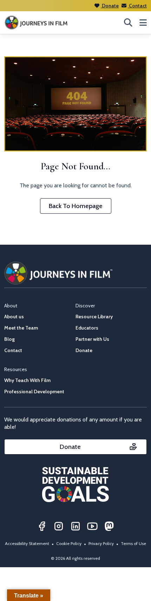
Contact (137, 5)
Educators (87, 328)
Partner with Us (92, 339)
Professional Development (34, 391)
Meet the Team (21, 328)
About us (14, 316)
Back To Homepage (76, 206)
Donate (110, 5)
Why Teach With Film (27, 380)
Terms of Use (133, 543)
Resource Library (94, 316)
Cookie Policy (68, 543)
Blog (9, 339)
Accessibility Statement (27, 543)
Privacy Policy (101, 543)
